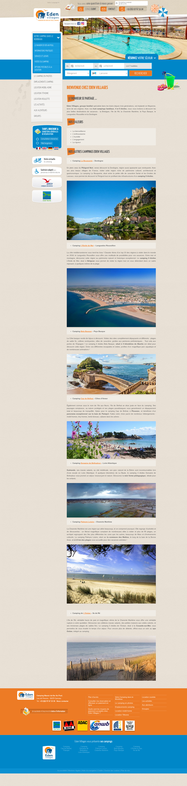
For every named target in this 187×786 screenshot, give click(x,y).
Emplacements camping (43, 81)
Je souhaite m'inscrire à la (48, 711)
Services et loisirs (41, 56)
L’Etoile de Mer (87, 246)
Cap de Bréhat (87, 398)
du (67, 66)
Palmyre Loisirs (87, 522)
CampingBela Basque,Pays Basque (119, 748)
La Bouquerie (86, 161)
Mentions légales (74, 771)
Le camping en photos (43, 76)
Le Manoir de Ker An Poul (44, 45)
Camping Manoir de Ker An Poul (49, 696)
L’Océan (87, 613)
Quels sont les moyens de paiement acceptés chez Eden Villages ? (98, 711)
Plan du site (125, 771)
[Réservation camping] (49, 753)
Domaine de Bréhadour (91, 463)
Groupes (37, 115)
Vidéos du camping (42, 61)
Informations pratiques (44, 50)
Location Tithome (41, 93)
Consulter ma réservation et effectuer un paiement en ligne (99, 703)
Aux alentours (40, 110)
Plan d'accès (93, 697)
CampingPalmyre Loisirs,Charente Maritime (101, 748)
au (96, 66)
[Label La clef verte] (46, 203)
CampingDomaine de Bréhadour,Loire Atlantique (84, 749)
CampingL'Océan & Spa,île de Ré (136, 748)
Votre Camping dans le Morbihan (43, 38)
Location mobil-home (43, 87)
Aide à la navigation (89, 771)
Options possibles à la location (43, 68)
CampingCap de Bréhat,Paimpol (66, 748)
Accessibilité (62, 771)
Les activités (39, 104)
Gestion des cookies (112, 771)
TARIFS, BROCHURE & (49, 135)
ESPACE (90, 9)
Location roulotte (42, 98)
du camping (49, 160)
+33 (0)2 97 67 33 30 (135, 9)
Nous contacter (62, 701)
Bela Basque (86, 331)
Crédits (100, 771)
